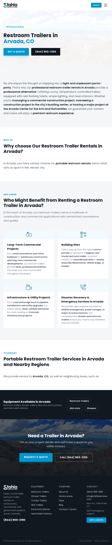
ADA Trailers (37, 504)
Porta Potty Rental (40, 509)
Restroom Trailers (79, 401)
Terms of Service (101, 541)
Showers (91, 408)
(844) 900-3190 (45, 51)
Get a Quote (16, 51)
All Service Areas (14, 26)
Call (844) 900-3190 (74, 457)
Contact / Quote (67, 509)
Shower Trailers (39, 496)
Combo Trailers (39, 500)
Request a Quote (36, 457)
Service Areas (66, 496)
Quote (96, 5)
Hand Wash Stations (41, 513)
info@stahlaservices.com (97, 498)
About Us (63, 491)
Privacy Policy (86, 541)
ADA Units (75, 408)
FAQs (61, 500)
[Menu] (105, 5)
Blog (61, 504)
